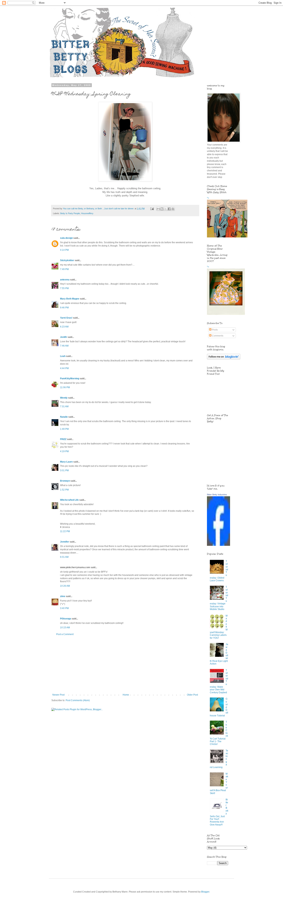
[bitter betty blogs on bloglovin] (223, 358)
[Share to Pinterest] (173, 209)
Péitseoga (65, 618)
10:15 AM (65, 627)
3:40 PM (64, 608)
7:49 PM (64, 269)
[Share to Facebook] (169, 209)
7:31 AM (64, 406)
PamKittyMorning (69, 378)
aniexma (64, 279)
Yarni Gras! (66, 317)
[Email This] (158, 209)
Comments (217, 335)
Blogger (205, 891)
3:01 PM (64, 470)
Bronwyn (65, 481)
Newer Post (58, 694)
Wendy (64, 397)
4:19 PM (64, 451)
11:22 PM (65, 531)
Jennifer (64, 541)
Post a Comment (65, 634)
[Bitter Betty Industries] (218, 545)
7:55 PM (64, 288)
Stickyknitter (67, 260)
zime (62, 596)
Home (126, 694)
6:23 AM (64, 326)
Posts (214, 329)
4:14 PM (64, 250)
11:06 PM (65, 387)
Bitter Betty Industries (217, 494)
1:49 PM (64, 429)
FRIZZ (63, 439)
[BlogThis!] (162, 209)
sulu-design (66, 238)
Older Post (192, 694)
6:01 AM (64, 557)
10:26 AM (65, 586)
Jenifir (63, 337)
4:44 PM (64, 368)
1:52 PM (64, 489)
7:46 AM (64, 345)
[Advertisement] (125, 664)
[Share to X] (165, 209)
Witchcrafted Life (69, 500)
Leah (62, 356)
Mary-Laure (66, 461)
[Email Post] (151, 208)
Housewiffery (87, 213)
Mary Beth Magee (69, 298)
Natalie (64, 417)
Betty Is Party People (70, 213)
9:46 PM (64, 307)
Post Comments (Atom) (78, 700)
